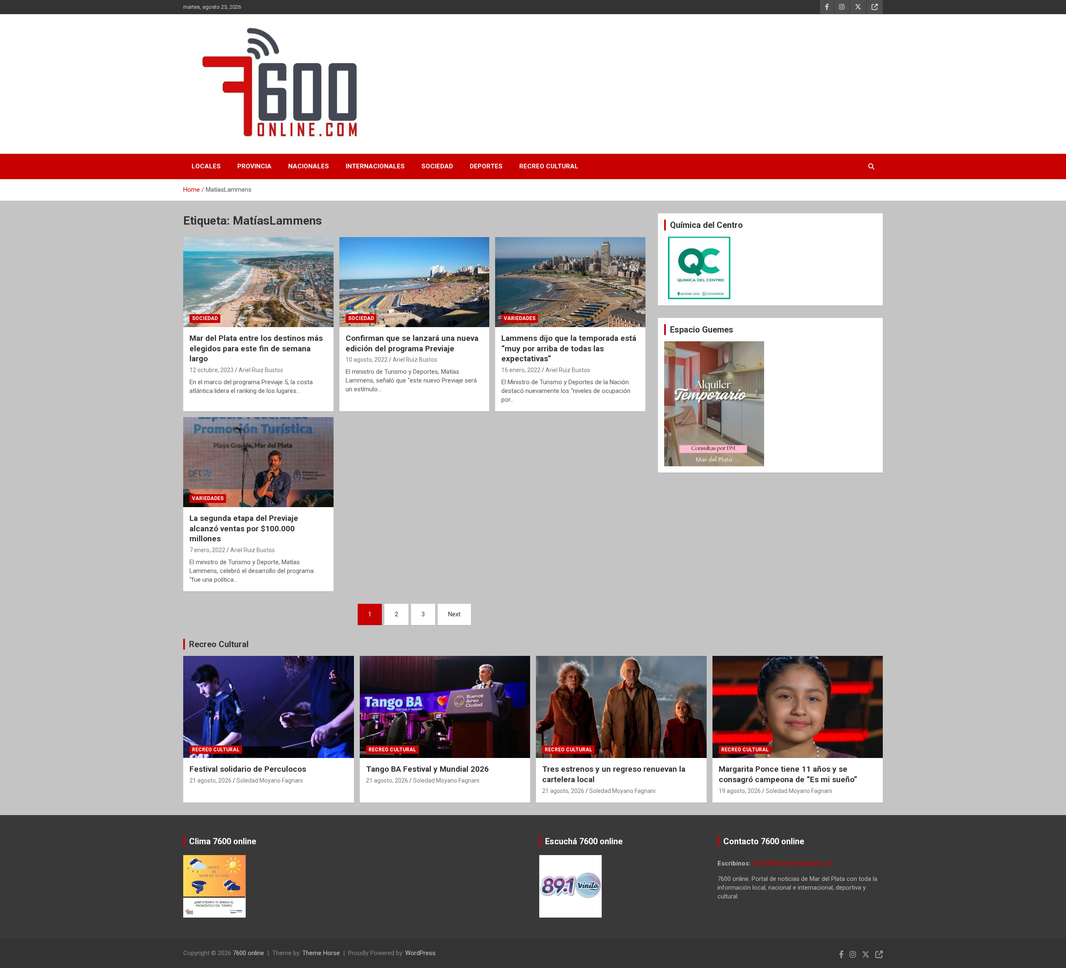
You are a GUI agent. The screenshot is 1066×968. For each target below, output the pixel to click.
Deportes (486, 166)
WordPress (420, 953)
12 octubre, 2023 (211, 370)
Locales (206, 166)
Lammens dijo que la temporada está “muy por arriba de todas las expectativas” (568, 348)
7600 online (248, 953)
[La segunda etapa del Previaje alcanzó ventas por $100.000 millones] (258, 462)
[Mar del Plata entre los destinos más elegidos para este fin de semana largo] (258, 282)
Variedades (519, 318)
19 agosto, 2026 (740, 791)
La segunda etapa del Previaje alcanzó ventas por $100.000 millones (243, 528)
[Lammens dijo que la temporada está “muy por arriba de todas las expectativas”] (570, 282)
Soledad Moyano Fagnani (270, 780)
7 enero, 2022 (207, 550)
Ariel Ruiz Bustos (261, 370)
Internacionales (375, 166)
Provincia (254, 166)
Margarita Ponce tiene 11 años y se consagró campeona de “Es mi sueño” (788, 774)
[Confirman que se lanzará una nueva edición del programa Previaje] (414, 282)
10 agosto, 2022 (367, 359)
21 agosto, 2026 (210, 780)
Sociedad (437, 166)
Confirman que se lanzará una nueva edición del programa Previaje (412, 343)
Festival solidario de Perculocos (247, 769)
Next (454, 614)
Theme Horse (321, 953)
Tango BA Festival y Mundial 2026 (427, 769)
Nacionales (308, 166)
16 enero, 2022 (520, 370)
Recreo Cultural (548, 166)
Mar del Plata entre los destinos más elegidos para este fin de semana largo (256, 348)
